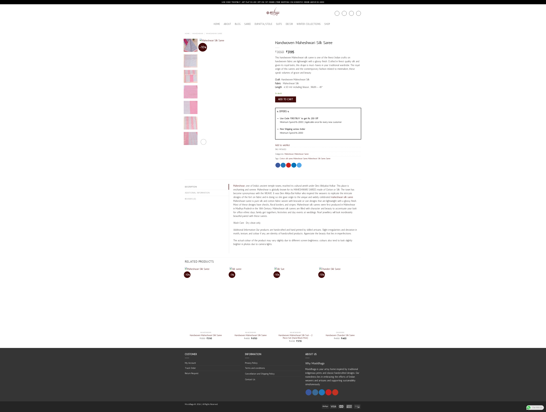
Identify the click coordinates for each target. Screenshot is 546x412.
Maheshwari (197, 34)
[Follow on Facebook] (309, 392)
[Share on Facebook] (277, 165)
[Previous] (204, 92)
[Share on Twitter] (283, 165)
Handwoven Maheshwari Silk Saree (206, 335)
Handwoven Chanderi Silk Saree (340, 335)
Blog (238, 24)
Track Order (190, 368)
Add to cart (285, 99)
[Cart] (351, 13)
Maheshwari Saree (214, 34)
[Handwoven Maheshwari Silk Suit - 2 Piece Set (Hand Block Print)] (295, 298)
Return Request (191, 373)
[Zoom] (203, 142)
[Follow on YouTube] (335, 392)
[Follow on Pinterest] (328, 392)
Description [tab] (191, 187)
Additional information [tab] (197, 193)
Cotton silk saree (286, 158)
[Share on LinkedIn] (293, 165)
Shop (327, 24)
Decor (289, 24)
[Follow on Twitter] (322, 392)
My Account (190, 363)
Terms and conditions (255, 368)
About (227, 24)
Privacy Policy (251, 363)
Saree (247, 24)
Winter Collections (309, 24)
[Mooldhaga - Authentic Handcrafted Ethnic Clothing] (273, 12)
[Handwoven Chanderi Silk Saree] (340, 298)
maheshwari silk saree (342, 197)
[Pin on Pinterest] (288, 165)
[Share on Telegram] (299, 165)
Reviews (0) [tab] (190, 199)
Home (217, 24)
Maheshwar (239, 185)
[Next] (265, 92)
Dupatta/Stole (263, 24)
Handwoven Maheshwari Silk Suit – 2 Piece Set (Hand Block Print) (295, 336)
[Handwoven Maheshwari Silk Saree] (206, 298)
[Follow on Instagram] (315, 392)
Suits (279, 24)
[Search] (337, 13)
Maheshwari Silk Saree (316, 158)
